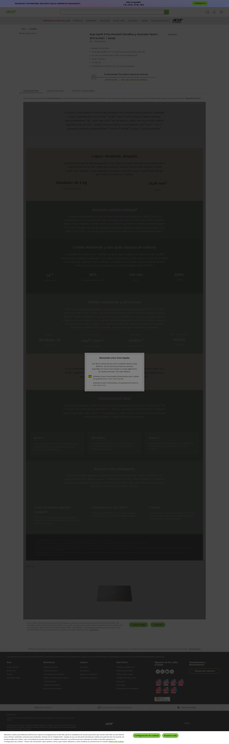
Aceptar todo (170, 735)
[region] (114, 737)
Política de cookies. (116, 741)
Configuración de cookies (147, 735)
